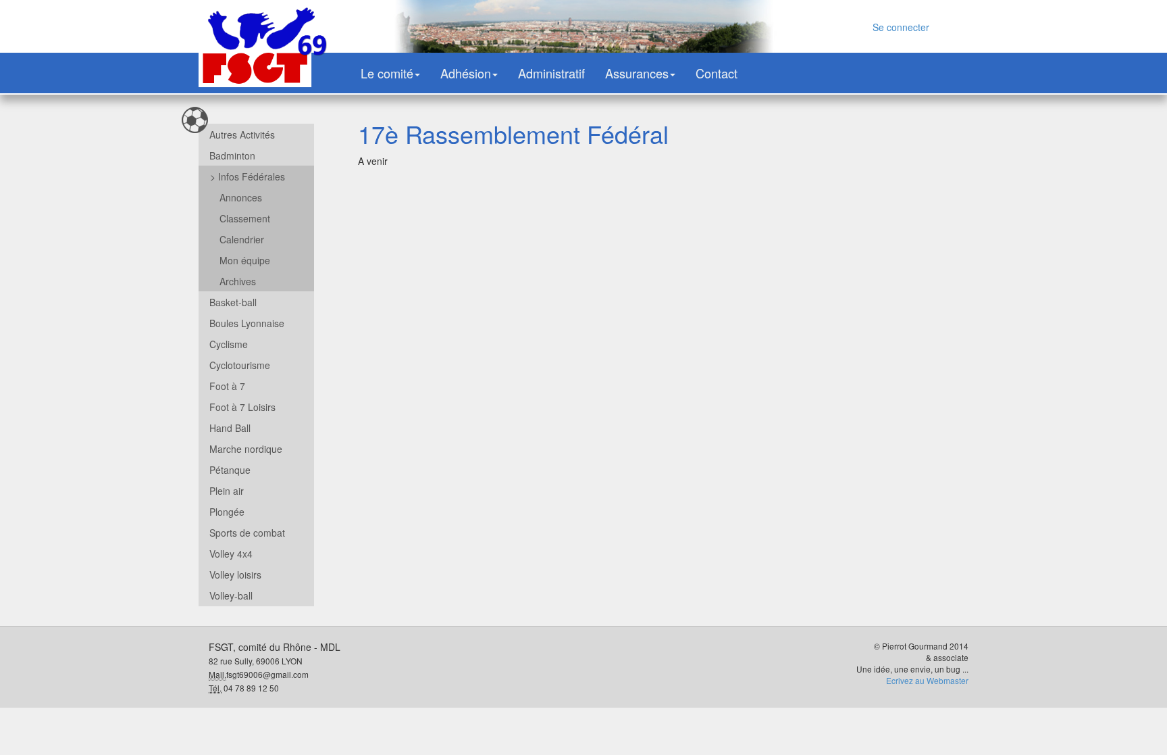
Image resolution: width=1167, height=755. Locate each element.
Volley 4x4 (231, 553)
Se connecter (901, 27)
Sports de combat (247, 532)
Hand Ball (230, 428)
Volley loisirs (235, 574)
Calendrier (241, 239)
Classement (244, 218)
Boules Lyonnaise (246, 323)
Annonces (240, 197)
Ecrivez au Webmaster (927, 680)
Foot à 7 (227, 386)
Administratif (551, 73)
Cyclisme (228, 344)
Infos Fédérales (247, 176)
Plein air (226, 490)
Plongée (226, 511)
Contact (716, 73)
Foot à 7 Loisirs (242, 407)
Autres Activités (242, 134)
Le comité (387, 73)
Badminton (232, 155)
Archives (237, 281)
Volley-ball (231, 595)
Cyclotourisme (239, 365)
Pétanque (230, 470)
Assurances (637, 73)
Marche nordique (245, 449)
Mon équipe (244, 260)
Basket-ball (233, 302)
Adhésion (465, 73)
